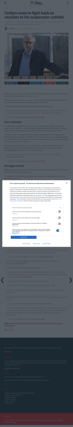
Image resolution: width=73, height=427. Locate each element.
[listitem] (36, 208)
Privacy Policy (46, 243)
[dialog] (36, 213)
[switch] (58, 211)
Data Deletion (26, 243)
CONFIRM (23, 237)
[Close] (67, 183)
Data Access (36, 243)
